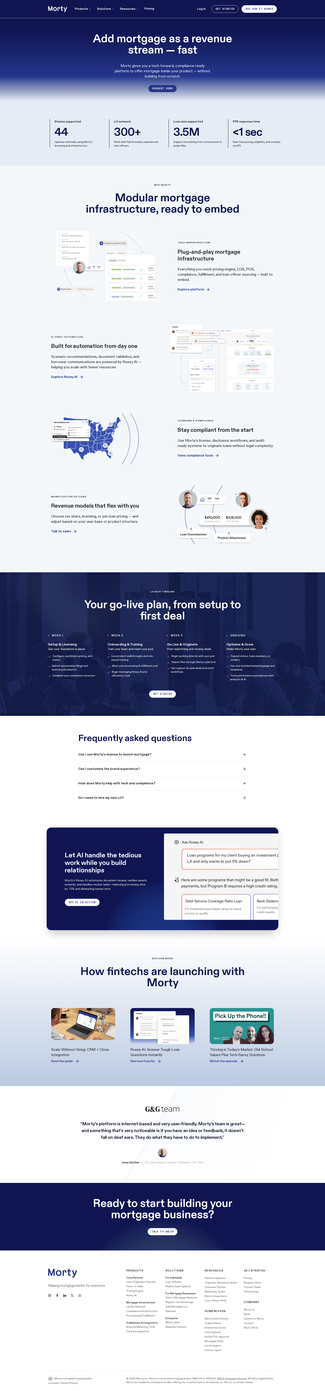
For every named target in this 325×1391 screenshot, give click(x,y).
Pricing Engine (134, 1291)
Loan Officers (173, 1282)
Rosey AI (131, 1295)
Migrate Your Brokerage (179, 1302)
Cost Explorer (213, 1332)
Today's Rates (213, 1323)
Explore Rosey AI (64, 377)
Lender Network (136, 1306)
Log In (201, 9)
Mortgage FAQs (214, 1341)
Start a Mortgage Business (181, 1297)
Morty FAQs (251, 1327)
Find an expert (213, 1350)
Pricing (149, 9)
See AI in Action (82, 902)
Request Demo (162, 88)
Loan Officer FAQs (215, 1300)
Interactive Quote (215, 1327)
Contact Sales (252, 1287)
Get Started (225, 9)
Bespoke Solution (176, 1327)
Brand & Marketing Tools (140, 1327)
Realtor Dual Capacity (178, 1286)
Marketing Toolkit (215, 1291)
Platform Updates (215, 1278)
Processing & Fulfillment (140, 1315)
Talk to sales (61, 531)
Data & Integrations (137, 1331)
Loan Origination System (141, 1282)
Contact (249, 1323)
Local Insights (213, 1345)
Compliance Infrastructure (141, 1311)
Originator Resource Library (221, 1282)
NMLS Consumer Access (232, 1378)
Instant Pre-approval (217, 1336)
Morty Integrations (216, 1296)
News (247, 1314)
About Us (249, 1309)
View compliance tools (195, 455)
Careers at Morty (254, 1318)
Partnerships (251, 1291)
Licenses (53, 1383)
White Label (172, 1322)
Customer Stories (215, 1287)
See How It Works (259, 9)
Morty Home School (216, 1318)
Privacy (73, 1383)
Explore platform (191, 289)
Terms (64, 1383)
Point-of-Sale (134, 1286)
